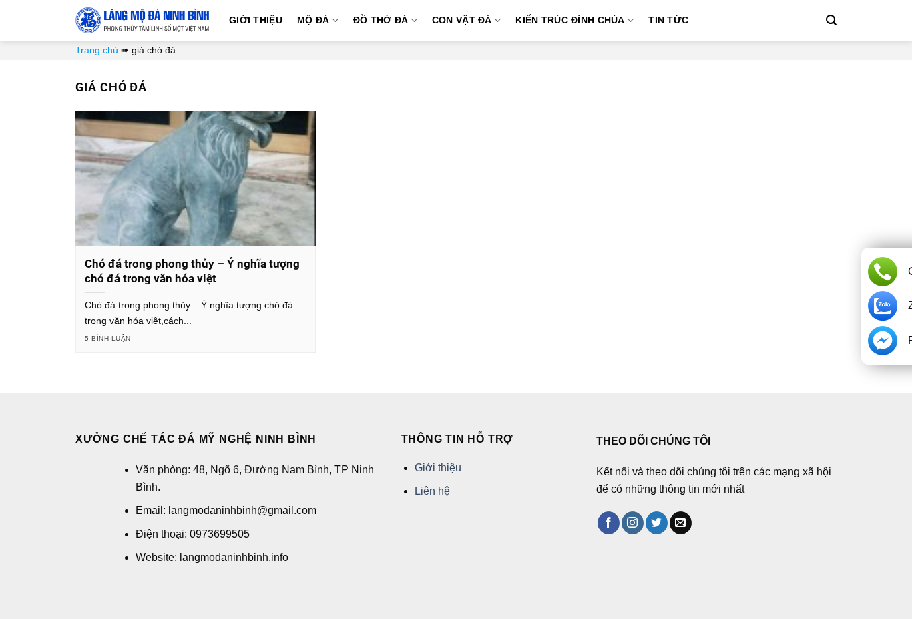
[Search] (831, 20)
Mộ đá (313, 20)
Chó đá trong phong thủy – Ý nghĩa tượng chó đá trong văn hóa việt (192, 271)
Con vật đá (462, 20)
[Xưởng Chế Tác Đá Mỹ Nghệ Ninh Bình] (142, 20)
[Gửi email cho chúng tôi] (681, 522)
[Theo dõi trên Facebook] (609, 522)
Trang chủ (96, 50)
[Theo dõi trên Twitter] (657, 522)
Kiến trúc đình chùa (569, 20)
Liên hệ (432, 491)
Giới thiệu (255, 20)
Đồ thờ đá (381, 20)
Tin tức (668, 20)
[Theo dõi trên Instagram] (633, 522)
